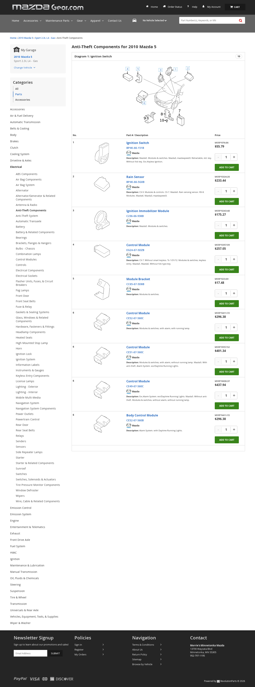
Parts (18, 94)
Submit (55, 653)
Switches (21, 474)
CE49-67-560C (135, 386)
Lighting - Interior (27, 392)
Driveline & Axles (20, 160)
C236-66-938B (135, 216)
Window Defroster (27, 490)
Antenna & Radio (26, 205)
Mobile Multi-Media (28, 397)
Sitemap (136, 659)
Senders (21, 441)
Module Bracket (138, 279)
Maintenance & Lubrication (27, 565)
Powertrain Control (27, 419)
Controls (21, 265)
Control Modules (26, 259)
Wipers (20, 496)
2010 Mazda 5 (25, 38)
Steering (15, 584)
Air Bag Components (29, 179)
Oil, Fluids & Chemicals (24, 578)
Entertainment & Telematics (27, 527)
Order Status (175, 6)
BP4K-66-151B (135, 148)
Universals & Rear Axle (24, 610)
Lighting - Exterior (27, 386)
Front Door (22, 295)
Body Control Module (142, 415)
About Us (137, 649)
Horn (19, 348)
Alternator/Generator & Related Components (35, 197)
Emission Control (20, 508)
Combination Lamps (28, 254)
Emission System (20, 514)
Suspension (17, 591)
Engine (14, 520)
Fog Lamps (22, 290)
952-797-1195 (197, 655)
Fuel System (17, 546)
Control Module (138, 245)
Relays (20, 435)
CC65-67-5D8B (135, 284)
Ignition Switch (137, 143)
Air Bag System (25, 185)
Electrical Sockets (26, 276)
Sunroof (21, 468)
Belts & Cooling (19, 128)
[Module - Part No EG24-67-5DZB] (102, 251)
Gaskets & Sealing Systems (32, 312)
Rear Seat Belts (25, 430)
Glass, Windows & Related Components (32, 319)
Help (194, 6)
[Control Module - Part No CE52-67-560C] (102, 321)
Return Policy (139, 654)
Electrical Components (30, 270)
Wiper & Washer (20, 623)
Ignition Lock (24, 354)
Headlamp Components (31, 332)
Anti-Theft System (27, 216)
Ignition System (25, 359)
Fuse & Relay (24, 306)
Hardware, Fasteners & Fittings (35, 326)
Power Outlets (24, 414)
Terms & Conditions (143, 644)
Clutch (14, 147)
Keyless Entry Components (32, 375)
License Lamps (25, 381)
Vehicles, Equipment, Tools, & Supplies (34, 616)
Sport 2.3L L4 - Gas (45, 38)
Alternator (22, 190)
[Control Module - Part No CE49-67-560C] (102, 389)
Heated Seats (24, 337)
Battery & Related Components (35, 232)
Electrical (16, 167)
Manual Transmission (23, 572)
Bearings (21, 237)
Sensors (21, 446)
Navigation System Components (36, 408)
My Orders (80, 654)
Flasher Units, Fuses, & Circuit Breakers (34, 283)
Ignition (15, 559)
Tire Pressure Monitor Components (38, 485)
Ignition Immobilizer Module (147, 211)
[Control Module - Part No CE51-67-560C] (102, 355)
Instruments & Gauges (30, 370)
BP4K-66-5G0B (135, 182)
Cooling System (19, 154)
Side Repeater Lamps (29, 452)
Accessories (22, 99)
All (16, 89)
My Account (214, 6)
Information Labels (27, 365)
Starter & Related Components (35, 463)
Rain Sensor (135, 177)
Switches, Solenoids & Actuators (36, 479)
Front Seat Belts (26, 301)
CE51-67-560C (135, 352)
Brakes (14, 141)
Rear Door (22, 425)
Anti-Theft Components (31, 210)
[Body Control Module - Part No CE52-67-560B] (102, 423)
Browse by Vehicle (142, 664)
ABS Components (26, 174)
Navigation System (27, 403)
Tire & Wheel (18, 597)
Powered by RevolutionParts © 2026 (224, 680)
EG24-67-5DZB (135, 250)
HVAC (13, 552)
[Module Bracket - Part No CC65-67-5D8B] (102, 289)
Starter (20, 457)
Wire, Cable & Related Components (38, 501)
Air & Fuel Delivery (21, 115)
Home (154, 6)
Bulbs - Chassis (25, 248)
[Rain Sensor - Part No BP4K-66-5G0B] (102, 184)
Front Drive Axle (20, 540)
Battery (20, 226)
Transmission (18, 604)
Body (13, 135)
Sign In (78, 644)
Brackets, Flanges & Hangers (33, 243)
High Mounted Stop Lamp (32, 343)
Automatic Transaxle (28, 221)
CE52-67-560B (135, 420)
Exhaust (15, 533)
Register (78, 649)
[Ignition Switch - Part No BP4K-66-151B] (102, 153)
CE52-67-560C (135, 318)
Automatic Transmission (25, 122)
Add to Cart (226, 167)
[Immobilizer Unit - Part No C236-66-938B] (102, 220)
